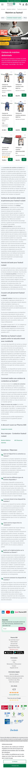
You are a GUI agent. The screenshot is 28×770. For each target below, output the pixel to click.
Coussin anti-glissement (5, 148)
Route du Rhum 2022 (14, 647)
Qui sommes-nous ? (14, 640)
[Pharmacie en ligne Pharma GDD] (11, 4)
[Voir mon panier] (26, 4)
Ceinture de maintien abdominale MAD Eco (20, 150)
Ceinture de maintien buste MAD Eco (19, 86)
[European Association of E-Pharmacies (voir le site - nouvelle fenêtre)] (18, 721)
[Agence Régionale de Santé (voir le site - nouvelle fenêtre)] (21, 714)
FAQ (14, 662)
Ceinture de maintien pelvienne (7, 114)
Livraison (14, 660)
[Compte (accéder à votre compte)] (23, 4)
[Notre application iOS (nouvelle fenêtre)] (9, 652)
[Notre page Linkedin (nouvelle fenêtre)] (3, 612)
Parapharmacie (14, 645)
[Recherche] (20, 4)
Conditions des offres (14, 680)
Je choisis (14, 761)
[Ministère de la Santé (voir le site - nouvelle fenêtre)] (17, 707)
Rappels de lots (14, 668)
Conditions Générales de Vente (14, 678)
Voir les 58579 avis (14, 694)
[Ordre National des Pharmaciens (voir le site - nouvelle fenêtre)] (14, 714)
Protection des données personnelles (14, 676)
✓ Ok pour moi (15, 765)
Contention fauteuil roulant (14, 18)
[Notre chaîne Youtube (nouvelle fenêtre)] (8, 612)
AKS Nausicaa (18, 440)
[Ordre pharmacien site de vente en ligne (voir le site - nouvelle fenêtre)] (24, 707)
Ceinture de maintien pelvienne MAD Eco (21, 115)
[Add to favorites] (11, 72)
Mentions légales (14, 674)
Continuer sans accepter (7, 744)
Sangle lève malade (6, 429)
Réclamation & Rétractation (14, 664)
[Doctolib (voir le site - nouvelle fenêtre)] (14, 730)
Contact (14, 666)
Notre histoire (14, 641)
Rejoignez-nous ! (14, 649)
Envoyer (22, 628)
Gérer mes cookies (14, 682)
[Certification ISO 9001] (7, 707)
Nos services (14, 643)
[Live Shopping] (12, 612)
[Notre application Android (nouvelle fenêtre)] (19, 652)
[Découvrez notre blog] (20, 612)
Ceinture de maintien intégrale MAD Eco (6, 86)
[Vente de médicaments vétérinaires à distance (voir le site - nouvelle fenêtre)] (7, 714)
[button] (2, 4)
